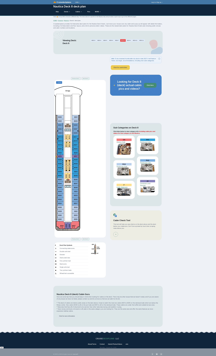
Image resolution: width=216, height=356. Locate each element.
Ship (57, 11)
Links (77, 2)
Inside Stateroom (122, 187)
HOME (55, 20)
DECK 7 (117, 40)
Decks (66, 11)
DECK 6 (111, 40)
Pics (88, 11)
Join (126, 344)
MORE (97, 11)
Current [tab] (59, 82)
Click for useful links (120, 67)
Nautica (66, 20)
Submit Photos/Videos (115, 344)
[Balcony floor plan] (147, 189)
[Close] (159, 58)
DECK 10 (135, 40)
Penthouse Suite (145, 142)
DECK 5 (105, 40)
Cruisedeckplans (63, 2)
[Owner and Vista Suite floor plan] (124, 149)
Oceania (60, 20)
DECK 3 (93, 40)
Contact (102, 344)
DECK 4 (99, 40)
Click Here (150, 85)
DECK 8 (123, 40)
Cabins (77, 11)
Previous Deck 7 (76, 78)
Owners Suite (121, 142)
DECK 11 (141, 40)
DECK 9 (129, 40)
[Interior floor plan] (124, 192)
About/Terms (92, 344)
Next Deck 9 (85, 78)
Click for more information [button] (67, 316)
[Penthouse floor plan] (147, 147)
